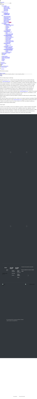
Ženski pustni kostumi (7, 17)
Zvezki (7, 28)
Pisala (7, 32)
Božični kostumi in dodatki (6, 52)
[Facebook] (0, 65)
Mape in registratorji (9, 47)
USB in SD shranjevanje (9, 48)
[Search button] (10, 3)
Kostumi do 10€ (7, 22)
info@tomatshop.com (6, 81)
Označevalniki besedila (9, 34)
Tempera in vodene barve (9, 40)
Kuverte (7, 45)
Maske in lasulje (6, 20)
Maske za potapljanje (7, 8)
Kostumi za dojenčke (7, 19)
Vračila (3, 60)
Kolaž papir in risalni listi (9, 37)
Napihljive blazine (6, 6)
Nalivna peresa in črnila (9, 33)
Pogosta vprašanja (4, 56)
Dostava (3, 58)
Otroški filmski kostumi (7, 18)
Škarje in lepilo (8, 39)
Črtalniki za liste (8, 30)
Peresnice (7, 26)
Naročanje (3, 59)
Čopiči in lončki (8, 42)
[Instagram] (1, 65)
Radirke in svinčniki (9, 36)
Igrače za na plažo (6, 7)
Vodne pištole (6, 9)
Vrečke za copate (8, 25)
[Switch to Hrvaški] (19, 54)
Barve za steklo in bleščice (10, 41)
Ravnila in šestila (8, 38)
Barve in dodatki (6, 21)
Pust (2, 15)
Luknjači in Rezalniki (9, 50)
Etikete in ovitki (8, 29)
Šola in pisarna (4, 23)
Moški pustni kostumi (7, 16)
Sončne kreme (6, 10)
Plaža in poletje (4, 5)
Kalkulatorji (7, 27)
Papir (6, 44)
